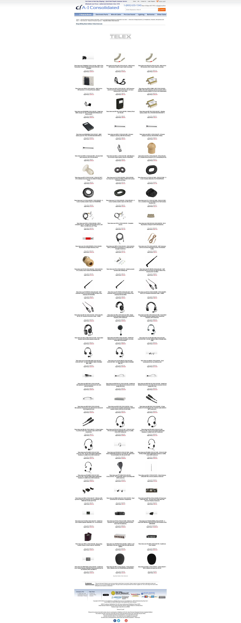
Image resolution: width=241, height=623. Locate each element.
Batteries (150, 14)
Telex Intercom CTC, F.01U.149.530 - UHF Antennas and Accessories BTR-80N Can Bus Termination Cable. (152, 248)
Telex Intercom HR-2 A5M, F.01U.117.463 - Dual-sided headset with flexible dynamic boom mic (89, 338)
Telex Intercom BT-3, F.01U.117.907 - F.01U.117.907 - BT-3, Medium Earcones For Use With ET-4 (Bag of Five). (89, 179)
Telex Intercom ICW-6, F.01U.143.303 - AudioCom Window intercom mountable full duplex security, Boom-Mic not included (120, 339)
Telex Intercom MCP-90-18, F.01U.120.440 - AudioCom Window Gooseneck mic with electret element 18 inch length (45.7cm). (152, 385)
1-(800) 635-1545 (132, 5)
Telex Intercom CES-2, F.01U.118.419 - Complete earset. (120, 224)
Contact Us (143, 1)
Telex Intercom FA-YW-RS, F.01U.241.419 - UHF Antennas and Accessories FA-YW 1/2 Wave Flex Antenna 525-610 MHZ (120, 293)
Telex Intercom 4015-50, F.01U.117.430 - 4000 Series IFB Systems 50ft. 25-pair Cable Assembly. (152, 66)
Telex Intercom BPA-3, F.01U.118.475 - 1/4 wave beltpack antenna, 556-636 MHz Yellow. (152, 135)
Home (134, 1)
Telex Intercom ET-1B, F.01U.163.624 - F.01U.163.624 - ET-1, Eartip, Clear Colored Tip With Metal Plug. (88, 269)
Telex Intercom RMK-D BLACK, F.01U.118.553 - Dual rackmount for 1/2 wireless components (120, 498)
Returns (91, 595)
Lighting (141, 14)
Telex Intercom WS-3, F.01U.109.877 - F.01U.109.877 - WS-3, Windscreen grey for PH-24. (152, 567)
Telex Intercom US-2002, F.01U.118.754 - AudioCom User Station (152, 544)
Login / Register (151, 1)
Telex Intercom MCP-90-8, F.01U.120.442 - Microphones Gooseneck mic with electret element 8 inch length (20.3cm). (89, 408)
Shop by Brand (85, 14)
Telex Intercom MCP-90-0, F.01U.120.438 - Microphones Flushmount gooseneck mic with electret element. (89, 385)
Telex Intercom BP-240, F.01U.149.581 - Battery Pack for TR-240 (120, 112)
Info (138, 1)
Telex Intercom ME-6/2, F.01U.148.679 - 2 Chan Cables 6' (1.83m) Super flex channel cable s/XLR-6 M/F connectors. (88, 431)
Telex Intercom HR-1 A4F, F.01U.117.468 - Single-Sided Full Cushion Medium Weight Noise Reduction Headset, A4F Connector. (120, 316)
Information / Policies (82, 595)
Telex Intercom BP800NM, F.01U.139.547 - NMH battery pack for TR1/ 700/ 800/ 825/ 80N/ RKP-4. (89, 135)
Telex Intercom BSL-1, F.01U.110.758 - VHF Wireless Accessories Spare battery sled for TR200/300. (120, 156)
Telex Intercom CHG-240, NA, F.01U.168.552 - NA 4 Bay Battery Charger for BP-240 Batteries (152, 224)
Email (159, 5)
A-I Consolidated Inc (108, 601)
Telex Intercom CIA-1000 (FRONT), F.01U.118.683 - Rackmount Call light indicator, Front (88, 247)
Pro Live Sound (129, 14)
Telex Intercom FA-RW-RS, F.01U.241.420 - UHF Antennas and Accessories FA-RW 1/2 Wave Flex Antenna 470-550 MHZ (89, 293)
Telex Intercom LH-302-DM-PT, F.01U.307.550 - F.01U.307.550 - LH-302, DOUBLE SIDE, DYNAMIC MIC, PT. (120, 362)
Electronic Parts (102, 14)
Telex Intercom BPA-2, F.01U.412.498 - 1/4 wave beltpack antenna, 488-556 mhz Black (120, 135)
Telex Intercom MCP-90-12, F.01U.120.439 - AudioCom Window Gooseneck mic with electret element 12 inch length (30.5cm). (120, 385)
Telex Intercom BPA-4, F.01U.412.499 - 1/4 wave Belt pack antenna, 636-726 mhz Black (89, 156)
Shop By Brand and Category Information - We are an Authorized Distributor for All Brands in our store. (104, 19)
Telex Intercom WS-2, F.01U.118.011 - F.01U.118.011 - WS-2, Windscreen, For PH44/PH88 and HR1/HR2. (120, 567)
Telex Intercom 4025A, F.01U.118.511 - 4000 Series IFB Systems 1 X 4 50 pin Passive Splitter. (88, 89)
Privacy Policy (92, 594)
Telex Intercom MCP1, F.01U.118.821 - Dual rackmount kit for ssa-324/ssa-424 (152, 361)
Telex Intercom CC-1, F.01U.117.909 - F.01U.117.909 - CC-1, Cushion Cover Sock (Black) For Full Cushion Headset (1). (152, 202)
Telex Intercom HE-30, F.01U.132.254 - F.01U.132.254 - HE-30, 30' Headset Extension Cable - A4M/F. (88, 315)
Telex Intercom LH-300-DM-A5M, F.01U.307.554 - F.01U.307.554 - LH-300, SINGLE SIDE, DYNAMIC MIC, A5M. (152, 339)
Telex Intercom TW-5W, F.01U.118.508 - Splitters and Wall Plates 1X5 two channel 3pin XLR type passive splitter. (120, 545)
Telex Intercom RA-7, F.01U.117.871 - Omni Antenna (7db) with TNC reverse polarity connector (152, 476)
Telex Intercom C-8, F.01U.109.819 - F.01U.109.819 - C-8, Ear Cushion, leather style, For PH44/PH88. (88, 201)
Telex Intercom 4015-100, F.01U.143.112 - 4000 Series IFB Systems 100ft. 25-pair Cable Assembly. (120, 66)
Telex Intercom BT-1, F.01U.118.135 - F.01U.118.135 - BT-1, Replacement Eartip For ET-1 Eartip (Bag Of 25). (152, 156)
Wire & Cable (116, 14)
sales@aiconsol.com (82, 594)
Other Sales (161, 14)
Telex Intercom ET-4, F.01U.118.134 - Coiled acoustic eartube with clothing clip (120, 269)
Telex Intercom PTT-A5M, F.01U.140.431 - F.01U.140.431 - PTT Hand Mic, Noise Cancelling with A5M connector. (120, 477)
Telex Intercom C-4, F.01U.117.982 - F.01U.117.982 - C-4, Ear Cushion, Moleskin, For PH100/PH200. (152, 178)
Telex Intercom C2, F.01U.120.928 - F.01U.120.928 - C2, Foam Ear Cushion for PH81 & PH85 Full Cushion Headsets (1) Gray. (120, 179)
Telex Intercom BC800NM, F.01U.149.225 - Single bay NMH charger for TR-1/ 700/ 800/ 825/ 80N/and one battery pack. (89, 113)
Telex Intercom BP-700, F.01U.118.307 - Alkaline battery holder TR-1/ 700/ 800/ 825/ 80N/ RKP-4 (152, 112)
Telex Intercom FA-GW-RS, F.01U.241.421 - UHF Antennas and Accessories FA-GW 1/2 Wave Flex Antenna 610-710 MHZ (152, 270)
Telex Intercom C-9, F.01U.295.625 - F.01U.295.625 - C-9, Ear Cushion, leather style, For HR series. (120, 201)
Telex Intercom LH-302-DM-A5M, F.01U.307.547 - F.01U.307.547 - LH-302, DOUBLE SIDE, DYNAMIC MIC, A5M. (89, 362)
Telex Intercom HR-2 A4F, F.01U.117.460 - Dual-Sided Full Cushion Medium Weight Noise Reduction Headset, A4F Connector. (152, 316)
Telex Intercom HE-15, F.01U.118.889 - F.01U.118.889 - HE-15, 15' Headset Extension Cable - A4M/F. (152, 292)
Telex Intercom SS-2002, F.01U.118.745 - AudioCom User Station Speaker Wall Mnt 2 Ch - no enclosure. (88, 521)
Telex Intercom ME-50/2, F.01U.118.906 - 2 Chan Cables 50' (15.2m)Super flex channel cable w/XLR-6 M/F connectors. (152, 408)
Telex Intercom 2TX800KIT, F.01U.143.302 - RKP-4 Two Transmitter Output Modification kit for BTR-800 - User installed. (88, 67)
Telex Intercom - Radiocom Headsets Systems (91, 20)
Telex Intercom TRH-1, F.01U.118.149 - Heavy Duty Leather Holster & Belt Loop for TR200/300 (88, 544)
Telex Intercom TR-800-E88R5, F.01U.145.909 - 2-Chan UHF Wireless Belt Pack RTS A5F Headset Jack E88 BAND (152, 522)
